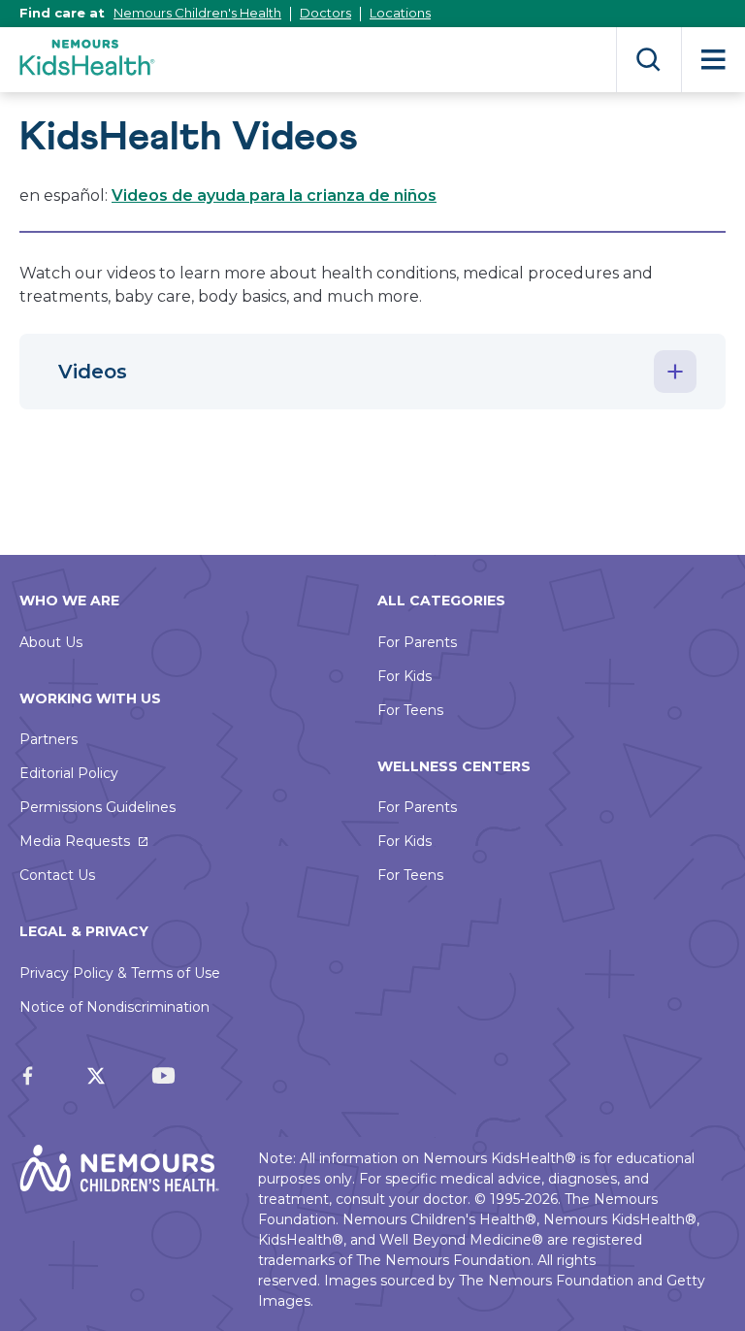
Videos (92, 371)
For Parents (417, 642)
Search (648, 59)
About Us (50, 642)
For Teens (410, 710)
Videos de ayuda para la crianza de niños (274, 195)
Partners (48, 739)
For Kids (404, 676)
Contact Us (57, 875)
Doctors (325, 12)
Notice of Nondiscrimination (114, 1007)
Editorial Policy (68, 773)
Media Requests (74, 841)
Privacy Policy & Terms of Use (119, 973)
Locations (400, 12)
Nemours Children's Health (197, 12)
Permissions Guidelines (97, 807)
